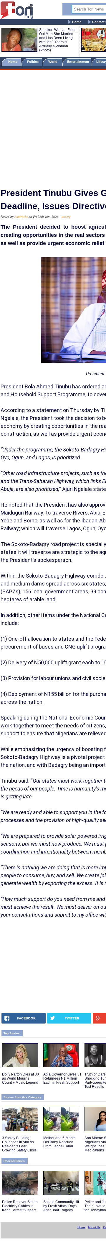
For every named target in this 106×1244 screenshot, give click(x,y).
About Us (94, 1227)
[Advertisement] (53, 126)
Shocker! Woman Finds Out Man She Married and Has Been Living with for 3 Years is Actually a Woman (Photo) (57, 40)
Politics (33, 61)
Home (76, 22)
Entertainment (78, 61)
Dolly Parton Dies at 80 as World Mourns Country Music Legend (20, 1078)
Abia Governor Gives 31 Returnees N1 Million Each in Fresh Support (62, 1078)
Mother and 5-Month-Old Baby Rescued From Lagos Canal (60, 1142)
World (54, 61)
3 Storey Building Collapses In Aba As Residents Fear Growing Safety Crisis (19, 1144)
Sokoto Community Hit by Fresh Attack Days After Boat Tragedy (61, 1206)
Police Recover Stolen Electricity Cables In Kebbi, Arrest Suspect (20, 1206)
